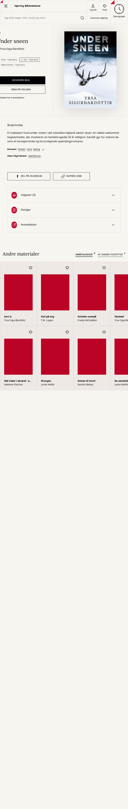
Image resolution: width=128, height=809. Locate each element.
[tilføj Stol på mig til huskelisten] (67, 268)
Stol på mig (47, 316)
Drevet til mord (86, 381)
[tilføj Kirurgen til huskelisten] (67, 332)
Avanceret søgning (99, 18)
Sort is (8, 316)
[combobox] (43, 18)
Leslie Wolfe (47, 384)
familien (22, 149)
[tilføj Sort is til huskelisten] (31, 268)
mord (29, 149)
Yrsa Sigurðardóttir (12, 49)
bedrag (36, 149)
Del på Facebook (31, 176)
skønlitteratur (34, 155)
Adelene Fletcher (13, 384)
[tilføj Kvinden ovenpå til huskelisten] (104, 268)
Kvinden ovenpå (87, 316)
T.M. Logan (47, 320)
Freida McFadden (87, 320)
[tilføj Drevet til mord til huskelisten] (104, 332)
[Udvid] (43, 150)
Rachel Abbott (85, 384)
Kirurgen (46, 381)
